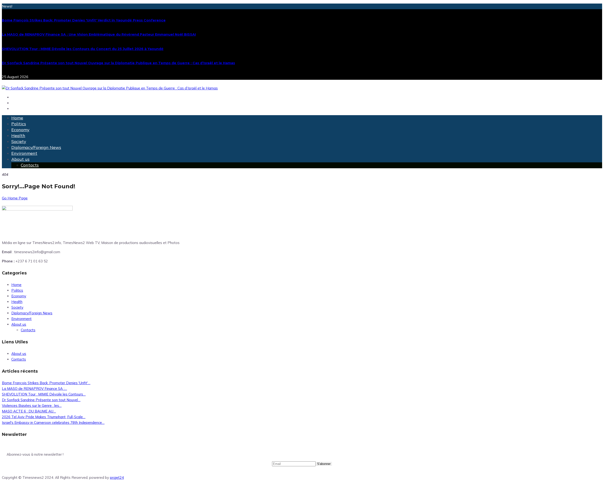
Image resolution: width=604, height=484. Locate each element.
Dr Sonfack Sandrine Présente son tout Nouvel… (41, 400)
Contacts (30, 165)
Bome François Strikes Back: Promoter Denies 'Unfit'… (46, 383)
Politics (18, 123)
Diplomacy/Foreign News (36, 147)
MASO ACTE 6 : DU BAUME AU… (29, 411)
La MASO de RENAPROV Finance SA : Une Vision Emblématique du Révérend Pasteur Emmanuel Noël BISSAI (99, 34)
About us (20, 159)
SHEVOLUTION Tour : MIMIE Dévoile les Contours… (44, 394)
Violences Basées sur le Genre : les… (32, 405)
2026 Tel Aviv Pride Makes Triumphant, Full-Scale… (43, 417)
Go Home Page (15, 198)
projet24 (117, 477)
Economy (20, 129)
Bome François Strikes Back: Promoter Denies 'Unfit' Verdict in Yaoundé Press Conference (84, 20)
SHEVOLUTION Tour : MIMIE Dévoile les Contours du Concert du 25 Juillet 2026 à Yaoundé (83, 49)
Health (18, 135)
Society (18, 141)
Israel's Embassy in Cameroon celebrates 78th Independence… (53, 422)
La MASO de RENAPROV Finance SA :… (34, 388)
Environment (24, 153)
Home (17, 118)
